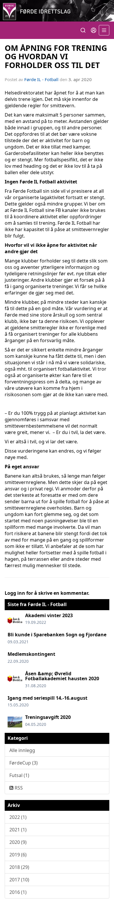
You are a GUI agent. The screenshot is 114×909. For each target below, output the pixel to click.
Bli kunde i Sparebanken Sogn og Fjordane (57, 634)
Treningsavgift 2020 (48, 717)
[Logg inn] (93, 30)
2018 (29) (19, 867)
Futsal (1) (19, 775)
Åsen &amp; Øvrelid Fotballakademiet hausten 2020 (62, 676)
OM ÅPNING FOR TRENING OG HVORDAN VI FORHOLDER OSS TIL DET (56, 56)
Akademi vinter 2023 (49, 615)
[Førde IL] (57, 11)
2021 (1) (18, 829)
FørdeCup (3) (23, 763)
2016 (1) (18, 892)
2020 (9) (18, 842)
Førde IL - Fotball (41, 79)
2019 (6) (18, 854)
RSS (18, 788)
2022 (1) (18, 817)
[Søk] (83, 30)
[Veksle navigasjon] (104, 30)
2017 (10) (19, 879)
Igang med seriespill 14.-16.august (47, 698)
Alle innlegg (22, 750)
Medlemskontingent (31, 654)
